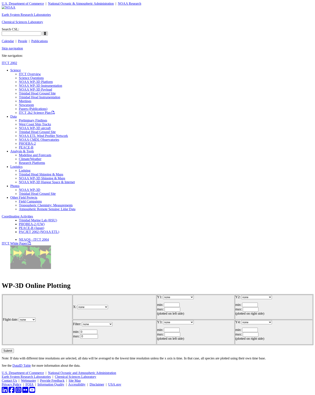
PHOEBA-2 (27, 143)
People (22, 41)
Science (15, 70)
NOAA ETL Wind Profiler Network (43, 136)
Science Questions (31, 78)
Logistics (16, 166)
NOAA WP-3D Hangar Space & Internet (47, 182)
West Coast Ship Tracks (35, 124)
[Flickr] (25, 391)
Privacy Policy (11, 384)
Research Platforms (32, 163)
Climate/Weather (30, 159)
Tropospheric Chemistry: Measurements (46, 205)
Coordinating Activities (17, 216)
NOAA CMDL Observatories (39, 139)
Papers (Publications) (33, 109)
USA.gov (114, 384)
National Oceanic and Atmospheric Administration (82, 373)
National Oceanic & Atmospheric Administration (81, 3)
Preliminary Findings (33, 120)
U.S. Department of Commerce (23, 3)
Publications (39, 41)
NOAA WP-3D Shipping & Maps (42, 178)
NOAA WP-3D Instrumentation (40, 85)
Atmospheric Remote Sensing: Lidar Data (47, 209)
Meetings (25, 101)
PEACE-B (26, 147)
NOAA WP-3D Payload (35, 89)
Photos (15, 186)
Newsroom (26, 105)
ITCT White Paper (16, 243)
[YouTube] (32, 391)
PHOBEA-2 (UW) (32, 224)
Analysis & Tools (22, 151)
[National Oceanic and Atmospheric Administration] (8, 7)
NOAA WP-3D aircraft (35, 128)
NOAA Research (129, 3)
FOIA (29, 384)
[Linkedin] (5, 391)
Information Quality (51, 384)
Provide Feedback (52, 380)
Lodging (24, 170)
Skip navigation (12, 48)
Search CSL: (10, 29)
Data (13, 116)
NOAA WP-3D (29, 190)
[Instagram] (18, 391)
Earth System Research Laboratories (26, 15)
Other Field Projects (23, 197)
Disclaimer (97, 384)
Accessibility (77, 384)
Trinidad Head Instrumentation (39, 97)
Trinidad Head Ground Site (37, 93)
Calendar (8, 41)
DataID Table (21, 365)
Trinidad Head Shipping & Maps (41, 174)
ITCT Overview (30, 74)
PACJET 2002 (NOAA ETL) (39, 232)
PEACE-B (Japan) (31, 228)
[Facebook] (12, 391)
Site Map (75, 380)
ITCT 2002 (9, 63)
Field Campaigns (30, 201)
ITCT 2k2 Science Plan (37, 112)
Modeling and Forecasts (35, 155)
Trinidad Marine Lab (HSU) (38, 220)
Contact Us (9, 380)
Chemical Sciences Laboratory (22, 22)
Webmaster (28, 380)
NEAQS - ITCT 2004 (34, 239)
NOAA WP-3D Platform (36, 82)
